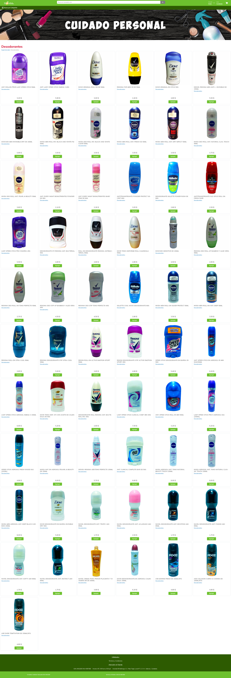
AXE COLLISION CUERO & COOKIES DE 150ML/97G (208, 579)
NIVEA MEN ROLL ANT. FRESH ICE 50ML (132, 142)
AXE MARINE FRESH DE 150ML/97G (168, 579)
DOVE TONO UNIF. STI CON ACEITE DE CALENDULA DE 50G (57, 416)
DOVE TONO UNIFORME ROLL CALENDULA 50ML (133, 252)
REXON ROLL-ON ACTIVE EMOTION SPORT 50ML (94, 361)
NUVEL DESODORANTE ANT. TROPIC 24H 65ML (93, 525)
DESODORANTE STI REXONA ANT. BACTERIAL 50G (57, 252)
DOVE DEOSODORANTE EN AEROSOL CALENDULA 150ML (134, 579)
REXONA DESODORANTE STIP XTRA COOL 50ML (56, 361)
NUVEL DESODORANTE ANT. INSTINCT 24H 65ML (56, 579)
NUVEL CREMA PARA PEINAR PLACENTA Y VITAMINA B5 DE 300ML (95, 579)
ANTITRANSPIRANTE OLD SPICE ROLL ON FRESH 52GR (209, 197)
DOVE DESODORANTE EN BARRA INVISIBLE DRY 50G (56, 525)
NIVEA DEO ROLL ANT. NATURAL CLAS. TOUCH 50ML (211, 142)
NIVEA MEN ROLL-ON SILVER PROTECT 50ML (172, 306)
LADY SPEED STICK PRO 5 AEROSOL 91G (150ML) (209, 416)
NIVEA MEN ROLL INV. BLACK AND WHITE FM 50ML (57, 142)
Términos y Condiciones (115, 661)
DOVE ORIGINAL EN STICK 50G (166, 87)
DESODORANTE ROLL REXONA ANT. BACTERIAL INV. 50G (95, 416)
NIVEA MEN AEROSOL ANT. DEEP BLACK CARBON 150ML (18, 525)
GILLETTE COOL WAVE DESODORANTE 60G (133, 306)
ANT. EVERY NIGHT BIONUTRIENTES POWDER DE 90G (57, 197)
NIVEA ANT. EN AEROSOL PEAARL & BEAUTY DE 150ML (57, 470)
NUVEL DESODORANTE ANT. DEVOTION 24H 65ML (172, 525)
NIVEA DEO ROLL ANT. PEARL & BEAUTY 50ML (18, 196)
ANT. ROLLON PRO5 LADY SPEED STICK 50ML (18, 87)
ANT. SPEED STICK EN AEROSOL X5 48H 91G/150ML (209, 361)
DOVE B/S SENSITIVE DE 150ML (167, 251)
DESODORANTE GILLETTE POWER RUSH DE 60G (171, 197)
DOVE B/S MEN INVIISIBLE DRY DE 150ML (16, 142)
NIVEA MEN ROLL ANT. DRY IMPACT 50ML (171, 142)
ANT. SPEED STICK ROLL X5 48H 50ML (169, 415)
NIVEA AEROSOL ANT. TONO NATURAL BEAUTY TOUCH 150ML (170, 470)
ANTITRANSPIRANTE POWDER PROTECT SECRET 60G (134, 197)
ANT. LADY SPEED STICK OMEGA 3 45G (54, 87)
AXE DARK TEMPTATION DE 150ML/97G (16, 633)
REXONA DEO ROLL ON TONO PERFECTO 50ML (18, 306)
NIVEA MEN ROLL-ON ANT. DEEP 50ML (208, 306)
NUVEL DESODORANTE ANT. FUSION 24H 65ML (209, 525)
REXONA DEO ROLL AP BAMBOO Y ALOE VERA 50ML (211, 252)
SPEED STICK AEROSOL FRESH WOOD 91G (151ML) (17, 470)
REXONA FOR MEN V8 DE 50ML (128, 87)
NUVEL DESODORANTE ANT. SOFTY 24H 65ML (18, 579)
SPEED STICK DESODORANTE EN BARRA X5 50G (171, 361)
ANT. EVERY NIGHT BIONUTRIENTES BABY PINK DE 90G (94, 197)
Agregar (19, 102)
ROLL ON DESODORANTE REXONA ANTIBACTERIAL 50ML (95, 252)
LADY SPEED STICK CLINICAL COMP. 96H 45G (134, 415)
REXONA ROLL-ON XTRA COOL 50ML (15, 360)
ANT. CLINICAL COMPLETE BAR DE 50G (131, 469)
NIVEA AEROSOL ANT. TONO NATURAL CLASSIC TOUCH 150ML (211, 470)
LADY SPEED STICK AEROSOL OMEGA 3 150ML (18, 415)
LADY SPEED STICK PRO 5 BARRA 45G (15, 251)
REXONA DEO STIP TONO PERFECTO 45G (93, 306)
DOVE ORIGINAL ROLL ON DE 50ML (91, 87)
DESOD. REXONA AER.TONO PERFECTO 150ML (95, 469)
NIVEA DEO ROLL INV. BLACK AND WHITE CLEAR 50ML (94, 142)
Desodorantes (5, 89)
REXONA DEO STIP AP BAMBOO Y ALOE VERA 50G (57, 306)
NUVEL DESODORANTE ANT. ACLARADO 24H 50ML (134, 525)
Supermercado (5, 50)
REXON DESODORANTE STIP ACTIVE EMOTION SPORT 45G (134, 361)
